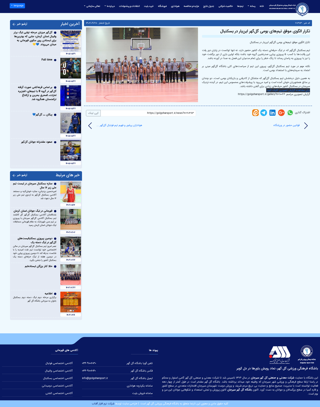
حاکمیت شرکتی (225, 6)
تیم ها (240, 6)
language (18, 6)
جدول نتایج (208, 6)
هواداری (175, 6)
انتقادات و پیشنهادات (129, 6)
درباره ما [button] (110, 6)
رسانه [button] (253, 6)
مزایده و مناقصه (191, 6)
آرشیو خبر (22, 24)
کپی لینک (93, 113)
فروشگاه (162, 6)
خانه (262, 6)
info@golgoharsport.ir (95, 378)
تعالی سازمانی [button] (93, 6)
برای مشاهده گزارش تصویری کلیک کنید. (288, 90)
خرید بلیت (149, 6)
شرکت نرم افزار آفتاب (103, 404)
